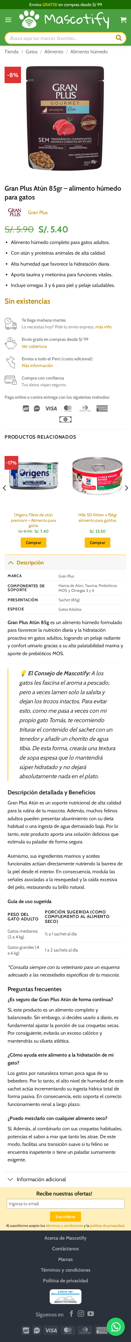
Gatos (32, 52)
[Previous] (5, 500)
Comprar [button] (33, 542)
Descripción (30, 562)
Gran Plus (38, 212)
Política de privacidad (65, 1281)
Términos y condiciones (65, 1270)
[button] (8, 19)
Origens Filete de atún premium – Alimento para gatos (33, 520)
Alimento (53, 52)
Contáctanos (65, 1249)
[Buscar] (118, 38)
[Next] (126, 500)
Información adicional (41, 1179)
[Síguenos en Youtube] (90, 1314)
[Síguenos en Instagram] (81, 1314)
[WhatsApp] (116, 1327)
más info (103, 327)
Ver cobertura (34, 346)
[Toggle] (10, 562)
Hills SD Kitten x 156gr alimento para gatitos (97, 517)
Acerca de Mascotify (65, 1238)
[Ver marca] (14, 212)
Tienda (12, 52)
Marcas (65, 1259)
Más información (37, 365)
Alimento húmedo (89, 52)
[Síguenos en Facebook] (71, 1314)
